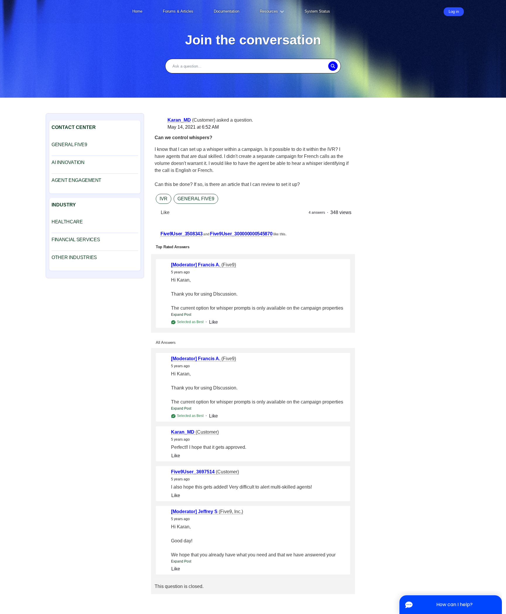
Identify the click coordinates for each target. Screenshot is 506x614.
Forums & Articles (178, 11)
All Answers (166, 342)
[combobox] (253, 66)
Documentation (226, 11)
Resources (269, 11)
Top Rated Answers (172, 247)
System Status (317, 11)
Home (137, 11)
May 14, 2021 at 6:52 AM (193, 127)
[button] (333, 66)
